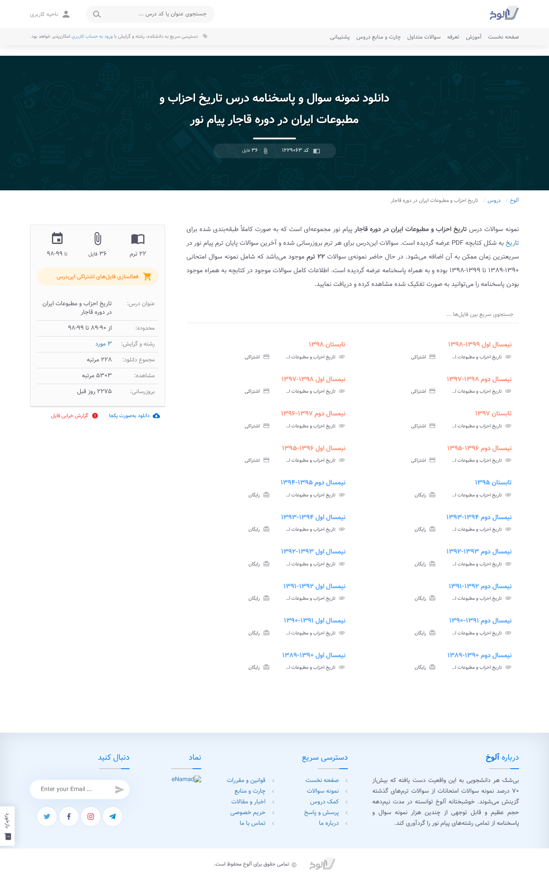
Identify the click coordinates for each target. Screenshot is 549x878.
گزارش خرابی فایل (75, 416)
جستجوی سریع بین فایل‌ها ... (479, 314)
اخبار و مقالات (248, 802)
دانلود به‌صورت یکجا (134, 416)
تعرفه (453, 37)
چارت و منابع (250, 791)
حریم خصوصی (247, 813)
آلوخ (514, 201)
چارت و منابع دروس (378, 37)
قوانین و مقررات (246, 780)
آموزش (474, 37)
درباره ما (329, 823)
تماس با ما (252, 823)
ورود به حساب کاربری (92, 36)
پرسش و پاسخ (321, 813)
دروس (494, 201)
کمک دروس (324, 802)
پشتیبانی (340, 37)
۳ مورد (103, 344)
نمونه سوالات (323, 791)
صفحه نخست (503, 37)
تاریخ (512, 243)
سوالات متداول (423, 37)
